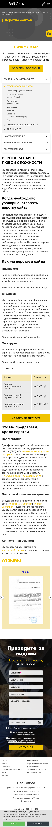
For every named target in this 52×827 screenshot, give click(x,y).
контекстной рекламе (13, 550)
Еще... (9, 120)
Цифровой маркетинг (14, 136)
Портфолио (6, 766)
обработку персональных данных (26, 733)
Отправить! (26, 747)
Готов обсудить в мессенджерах (21, 728)
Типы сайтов (14, 129)
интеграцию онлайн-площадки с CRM (21, 476)
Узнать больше (38, 823)
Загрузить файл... (19, 722)
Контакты (5, 775)
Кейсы (4, 772)
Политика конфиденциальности (26, 791)
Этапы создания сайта (39, 12)
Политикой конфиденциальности (21, 742)
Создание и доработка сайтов (19, 12)
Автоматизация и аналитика (18, 143)
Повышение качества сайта (22, 125)
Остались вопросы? (26, 69)
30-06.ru (26, 572)
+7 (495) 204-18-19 (48, 4)
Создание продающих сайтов (19, 91)
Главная (4, 12)
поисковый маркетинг (20, 504)
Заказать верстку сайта (26, 418)
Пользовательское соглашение (26, 794)
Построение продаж (14, 149)
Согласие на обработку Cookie (26, 798)
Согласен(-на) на (23, 733)
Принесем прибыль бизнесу (12, 769)
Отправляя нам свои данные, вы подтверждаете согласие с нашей (21, 740)
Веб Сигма (17, 4)
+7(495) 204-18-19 (26, 809)
